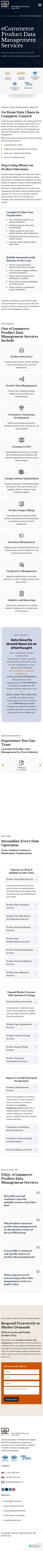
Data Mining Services (12, 1520)
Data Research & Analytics (14, 1515)
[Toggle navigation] (39, 4)
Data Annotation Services (14, 1506)
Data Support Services (13, 1501)
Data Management (12, 16)
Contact (5, 1466)
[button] (40, 765)
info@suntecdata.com (13, 1482)
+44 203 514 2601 (12, 1477)
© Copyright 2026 (8, 1533)
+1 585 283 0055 (12, 1472)
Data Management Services (15, 1510)
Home (3, 16)
